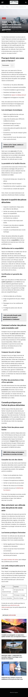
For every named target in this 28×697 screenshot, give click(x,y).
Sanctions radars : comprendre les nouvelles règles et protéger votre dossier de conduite (11, 657)
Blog (4, 18)
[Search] (26, 2)
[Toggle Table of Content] (11, 65)
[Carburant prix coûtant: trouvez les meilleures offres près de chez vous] (14, 669)
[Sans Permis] (14, 2)
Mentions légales (14, 692)
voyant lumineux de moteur (10, 559)
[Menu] (2, 2)
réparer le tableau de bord (18, 95)
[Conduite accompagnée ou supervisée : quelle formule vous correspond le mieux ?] (14, 626)
